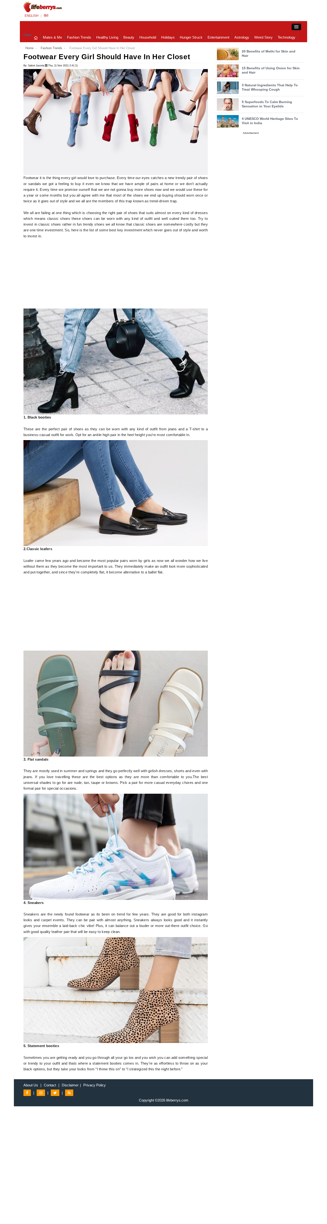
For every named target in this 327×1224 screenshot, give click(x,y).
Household (147, 37)
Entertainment (218, 37)
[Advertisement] (115, 275)
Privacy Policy (94, 1085)
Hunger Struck (191, 37)
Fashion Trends (79, 37)
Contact (50, 1085)
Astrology (241, 37)
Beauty (128, 37)
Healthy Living (107, 37)
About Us (30, 1085)
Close (27, 35)
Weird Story (263, 37)
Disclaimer (70, 1085)
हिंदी (46, 15)
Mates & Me (52, 37)
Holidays (168, 37)
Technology (286, 37)
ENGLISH (31, 15)
